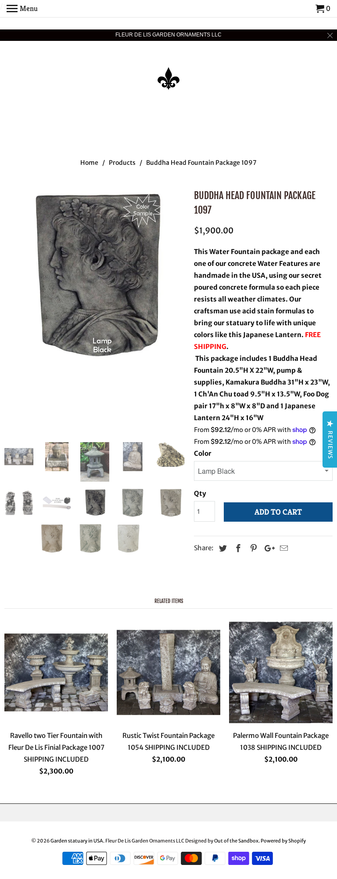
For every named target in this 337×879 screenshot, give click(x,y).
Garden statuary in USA (76, 841)
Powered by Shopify (283, 841)
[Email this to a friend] (283, 548)
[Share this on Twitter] (222, 548)
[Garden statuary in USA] (168, 72)
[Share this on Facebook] (237, 548)
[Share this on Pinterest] (252, 548)
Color (203, 453)
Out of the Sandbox (236, 841)
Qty (200, 493)
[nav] (22, 9)
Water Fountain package (248, 251)
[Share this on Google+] (267, 548)
